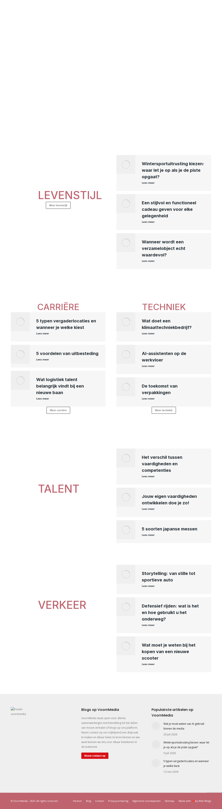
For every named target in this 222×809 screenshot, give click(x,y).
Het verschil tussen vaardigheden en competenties (162, 464)
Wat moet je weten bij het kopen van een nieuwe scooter (169, 651)
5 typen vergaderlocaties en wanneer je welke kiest (186, 763)
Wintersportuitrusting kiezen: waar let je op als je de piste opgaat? (173, 170)
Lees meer (148, 182)
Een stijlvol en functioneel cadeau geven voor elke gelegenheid (169, 209)
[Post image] (156, 725)
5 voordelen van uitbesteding (67, 353)
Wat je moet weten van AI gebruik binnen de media (183, 726)
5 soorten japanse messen (169, 529)
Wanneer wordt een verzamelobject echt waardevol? (163, 248)
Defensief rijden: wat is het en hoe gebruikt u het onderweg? (170, 612)
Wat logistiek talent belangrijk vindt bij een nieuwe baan (60, 386)
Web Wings (205, 800)
